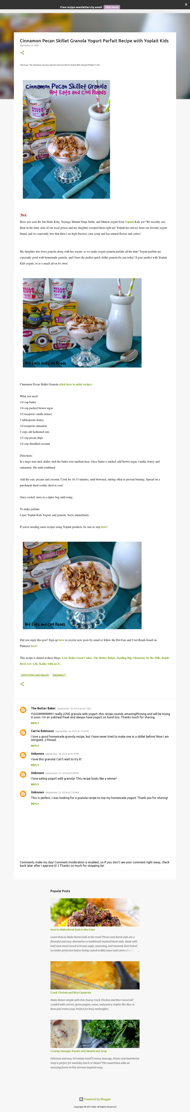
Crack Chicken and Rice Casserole (70, 992)
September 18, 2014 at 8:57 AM (74, 708)
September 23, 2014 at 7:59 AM (62, 792)
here (104, 527)
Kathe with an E (49, 663)
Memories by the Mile (146, 658)
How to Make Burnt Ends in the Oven (72, 929)
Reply (35, 723)
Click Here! (112, 7)
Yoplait (129, 222)
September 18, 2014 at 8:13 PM (62, 753)
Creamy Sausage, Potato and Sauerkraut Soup (78, 1051)
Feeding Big (124, 658)
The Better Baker (104, 658)
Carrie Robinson (42, 731)
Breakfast (59, 675)
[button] (22, 53)
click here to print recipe (75, 384)
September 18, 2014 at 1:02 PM (72, 731)
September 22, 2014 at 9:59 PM (62, 773)
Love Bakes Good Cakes (77, 658)
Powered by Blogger (97, 1099)
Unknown (37, 753)
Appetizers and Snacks (35, 675)
